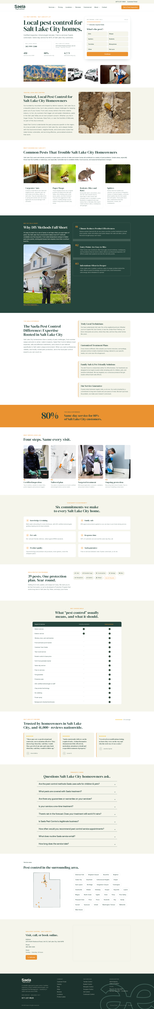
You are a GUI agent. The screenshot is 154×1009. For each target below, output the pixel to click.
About (96, 7)
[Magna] (43, 881)
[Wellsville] (44, 875)
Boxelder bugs (88, 573)
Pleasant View (79, 899)
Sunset (77, 904)
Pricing (60, 7)
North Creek (87, 894)
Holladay (98, 889)
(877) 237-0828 (120, 1)
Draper (116, 879)
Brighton (115, 874)
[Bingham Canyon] (43, 882)
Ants (77, 573)
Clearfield (89, 879)
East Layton (79, 884)
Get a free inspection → (31, 304)
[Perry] (44, 876)
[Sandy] (45, 882)
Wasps (100, 577)
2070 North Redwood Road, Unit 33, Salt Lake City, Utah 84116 (45, 941)
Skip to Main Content (1, 3)
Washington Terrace (108, 904)
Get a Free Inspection (130, 7)
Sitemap (130, 1005)
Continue (107, 54)
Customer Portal (132, 1)
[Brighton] (46, 882)
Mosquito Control (88, 986)
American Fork (79, 874)
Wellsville (122, 904)
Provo (98, 899)
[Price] (50, 889)
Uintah (96, 904)
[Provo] (46, 885)
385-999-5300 (31, 46)
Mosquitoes (79, 577)
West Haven (79, 909)
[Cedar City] (38, 902)
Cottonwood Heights (103, 879)
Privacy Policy (113, 1005)
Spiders (90, 577)
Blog (58, 986)
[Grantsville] (42, 882)
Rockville (106, 899)
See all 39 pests (109, 578)
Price (90, 899)
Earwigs (113, 573)
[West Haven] (44, 878)
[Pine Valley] (36, 904)
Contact (104, 7)
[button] (77, 784)
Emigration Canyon (103, 884)
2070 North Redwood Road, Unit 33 (65, 46)
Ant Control (86, 992)
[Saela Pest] (24, 7)
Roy (115, 899)
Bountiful (106, 874)
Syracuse (87, 904)
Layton (126, 889)
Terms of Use (122, 1005)
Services (51, 7)
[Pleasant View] (44, 877)
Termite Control (87, 981)
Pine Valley (122, 894)
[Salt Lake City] (45, 881)
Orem (105, 894)
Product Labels (61, 997)
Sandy (122, 899)
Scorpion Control (88, 989)
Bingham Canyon (93, 874)
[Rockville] (38, 906)
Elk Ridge (90, 884)
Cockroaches (101, 573)
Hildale (88, 889)
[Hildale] (39, 907)
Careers (59, 984)
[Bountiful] (45, 880)
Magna (77, 894)
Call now (32, 957)
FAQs (58, 989)
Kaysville (116, 889)
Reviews (78, 7)
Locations (69, 7)
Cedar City (78, 879)
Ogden (98, 894)
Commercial (88, 7)
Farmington (116, 884)
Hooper (107, 889)
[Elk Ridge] (46, 886)
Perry (113, 894)
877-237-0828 (28, 998)
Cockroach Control (88, 994)
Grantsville (78, 889)
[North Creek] (41, 898)
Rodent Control (87, 984)
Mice (121, 573)
